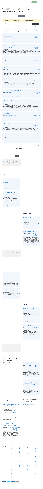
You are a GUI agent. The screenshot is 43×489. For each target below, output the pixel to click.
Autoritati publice (5, 163)
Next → (39, 145)
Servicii (35, 29)
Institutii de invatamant (19, 163)
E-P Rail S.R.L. (6, 67)
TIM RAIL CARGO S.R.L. (8, 57)
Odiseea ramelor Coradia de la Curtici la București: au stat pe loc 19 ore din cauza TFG (35, 460)
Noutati (39, 2)
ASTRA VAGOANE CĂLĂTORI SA (10, 100)
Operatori (7, 59)
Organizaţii (13, 163)
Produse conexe (15, 29)
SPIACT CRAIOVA (6, 113)
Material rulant (25, 29)
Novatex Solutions (7, 34)
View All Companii (37, 26)
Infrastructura (6, 29)
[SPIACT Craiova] (37, 115)
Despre (29, 2)
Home (25, 2)
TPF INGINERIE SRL (7, 134)
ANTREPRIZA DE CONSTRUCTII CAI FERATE (12, 90)
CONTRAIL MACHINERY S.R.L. (9, 45)
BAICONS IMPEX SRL (7, 78)
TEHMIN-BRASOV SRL (7, 123)
